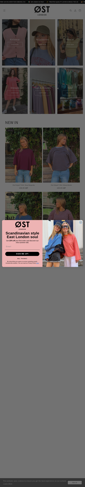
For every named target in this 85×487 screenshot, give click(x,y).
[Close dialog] (80, 222)
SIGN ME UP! (22, 254)
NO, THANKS (22, 258)
